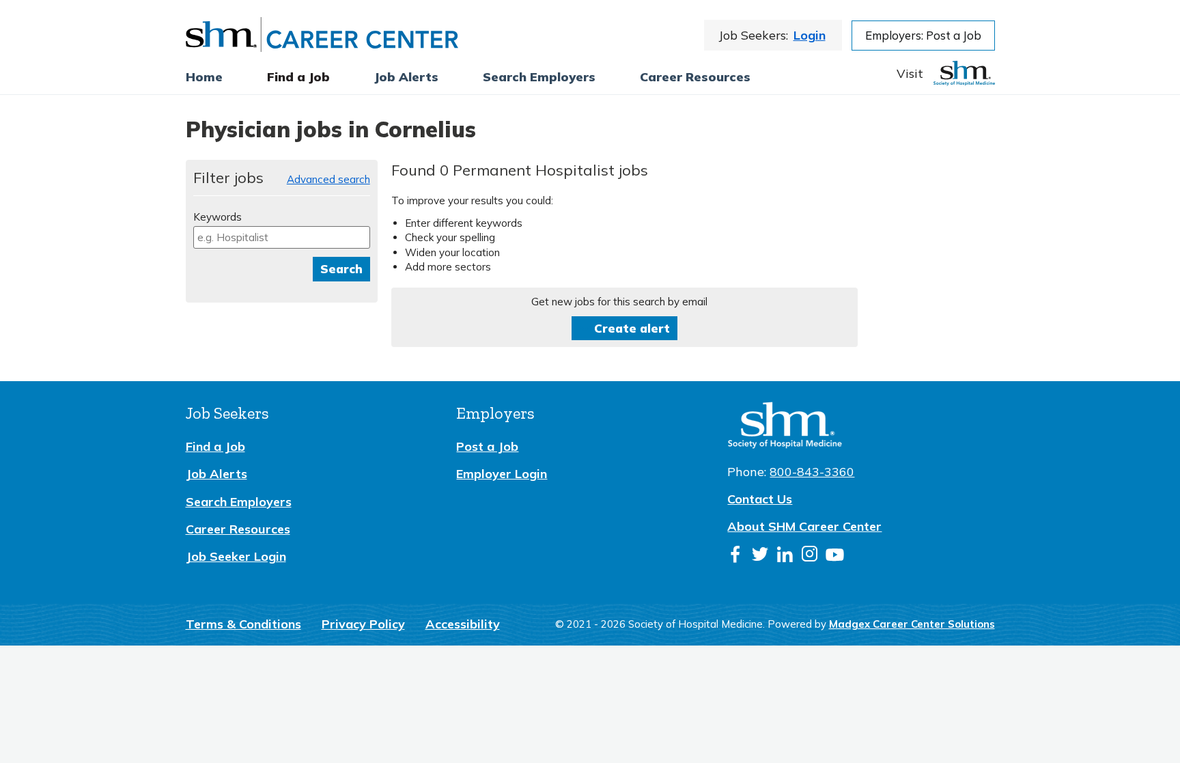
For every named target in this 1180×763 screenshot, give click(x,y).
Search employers (539, 77)
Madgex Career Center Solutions (912, 624)
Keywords (217, 216)
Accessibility (462, 624)
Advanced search (328, 179)
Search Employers (239, 502)
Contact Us (759, 499)
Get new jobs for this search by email (619, 301)
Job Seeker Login (236, 556)
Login (809, 35)
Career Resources (695, 77)
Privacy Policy (363, 624)
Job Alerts (216, 474)
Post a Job (487, 446)
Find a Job (298, 77)
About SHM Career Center (804, 526)
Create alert (632, 328)
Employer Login (501, 474)
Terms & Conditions (243, 624)
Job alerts (406, 77)
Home (204, 77)
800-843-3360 (812, 472)
